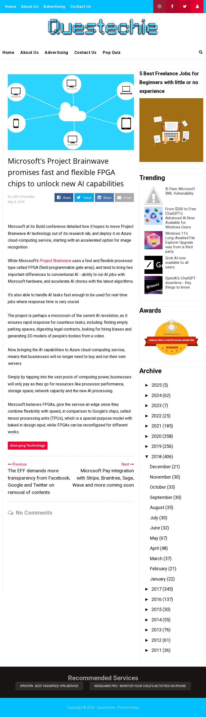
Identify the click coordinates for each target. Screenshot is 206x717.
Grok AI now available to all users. (176, 262)
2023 (157, 405)
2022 (157, 415)
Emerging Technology (27, 445)
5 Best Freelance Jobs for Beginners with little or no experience (169, 82)
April (155, 548)
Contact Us (80, 6)
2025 (157, 385)
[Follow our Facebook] (172, 6)
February (159, 568)
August (157, 507)
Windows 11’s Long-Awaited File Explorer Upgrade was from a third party (180, 242)
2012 (157, 640)
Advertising (54, 6)
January (158, 579)
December (161, 466)
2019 (157, 446)
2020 (157, 436)
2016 (157, 599)
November (161, 477)
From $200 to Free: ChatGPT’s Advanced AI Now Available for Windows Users (181, 218)
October (158, 487)
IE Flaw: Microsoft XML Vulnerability (180, 191)
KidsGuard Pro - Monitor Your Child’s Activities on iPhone (140, 686)
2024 (157, 395)
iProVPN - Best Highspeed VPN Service (49, 686)
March (157, 558)
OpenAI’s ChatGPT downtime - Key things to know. (180, 283)
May (154, 538)
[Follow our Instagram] (159, 6)
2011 (157, 650)
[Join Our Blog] (197, 6)
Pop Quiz (112, 52)
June (155, 527)
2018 (157, 456)
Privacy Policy (128, 707)
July (154, 517)
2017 (157, 589)
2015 (157, 609)
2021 (157, 425)
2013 (157, 629)
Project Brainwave (55, 260)
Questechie (106, 707)
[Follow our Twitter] (184, 6)
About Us (29, 6)
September (161, 497)
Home (10, 6)
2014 (157, 619)
